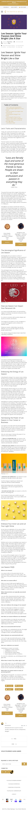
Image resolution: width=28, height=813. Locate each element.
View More (7, 242)
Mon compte (14, 7)
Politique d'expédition (14, 784)
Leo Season (3, 47)
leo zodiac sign (19, 47)
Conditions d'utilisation (14, 787)
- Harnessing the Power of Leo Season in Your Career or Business (14, 117)
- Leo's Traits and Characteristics (13, 107)
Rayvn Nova (9, 41)
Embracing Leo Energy (10, 45)
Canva (6, 302)
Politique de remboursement (14, 780)
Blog (9, 43)
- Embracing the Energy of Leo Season (13, 115)
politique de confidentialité (14, 790)
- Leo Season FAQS (10, 123)
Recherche (6, 7)
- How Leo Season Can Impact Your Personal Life (14, 112)
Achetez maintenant (13, 4)
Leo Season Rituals (11, 47)
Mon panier (23, 7)
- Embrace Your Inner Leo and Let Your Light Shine (14, 120)
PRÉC (14, 738)
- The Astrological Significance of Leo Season (15, 109)
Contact (14, 794)
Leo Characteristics (20, 45)
